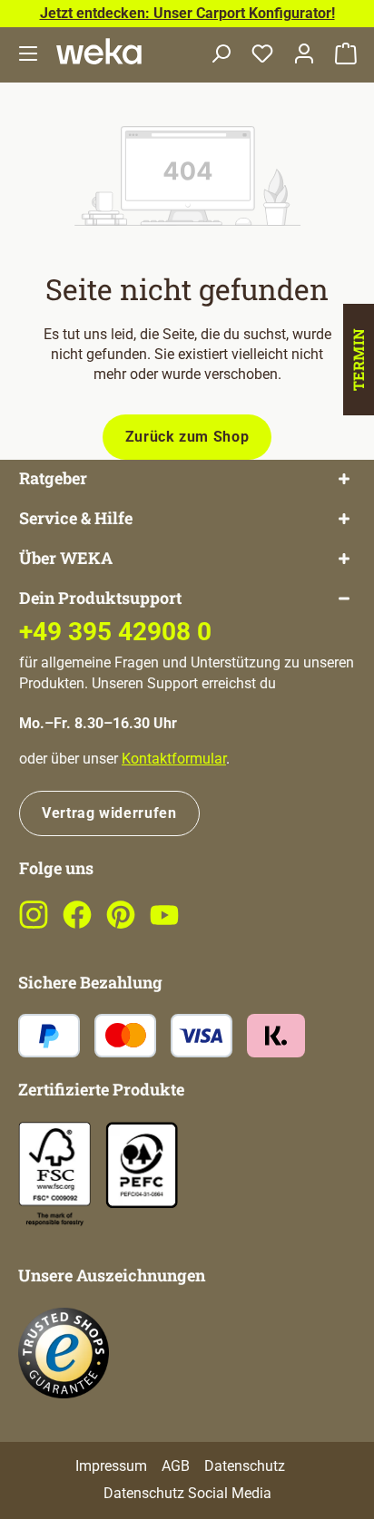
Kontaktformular (174, 758)
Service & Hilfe (76, 518)
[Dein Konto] (304, 55)
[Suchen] (220, 55)
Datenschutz (244, 1466)
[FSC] (54, 1174)
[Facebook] (77, 924)
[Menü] (28, 55)
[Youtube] (164, 924)
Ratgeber (53, 478)
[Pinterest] (120, 924)
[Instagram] (33, 924)
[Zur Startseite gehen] (99, 51)
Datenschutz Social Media (187, 1493)
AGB (176, 1466)
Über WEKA (66, 558)
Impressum (111, 1466)
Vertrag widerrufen (109, 813)
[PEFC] (141, 1164)
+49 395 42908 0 (115, 632)
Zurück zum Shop (187, 436)
